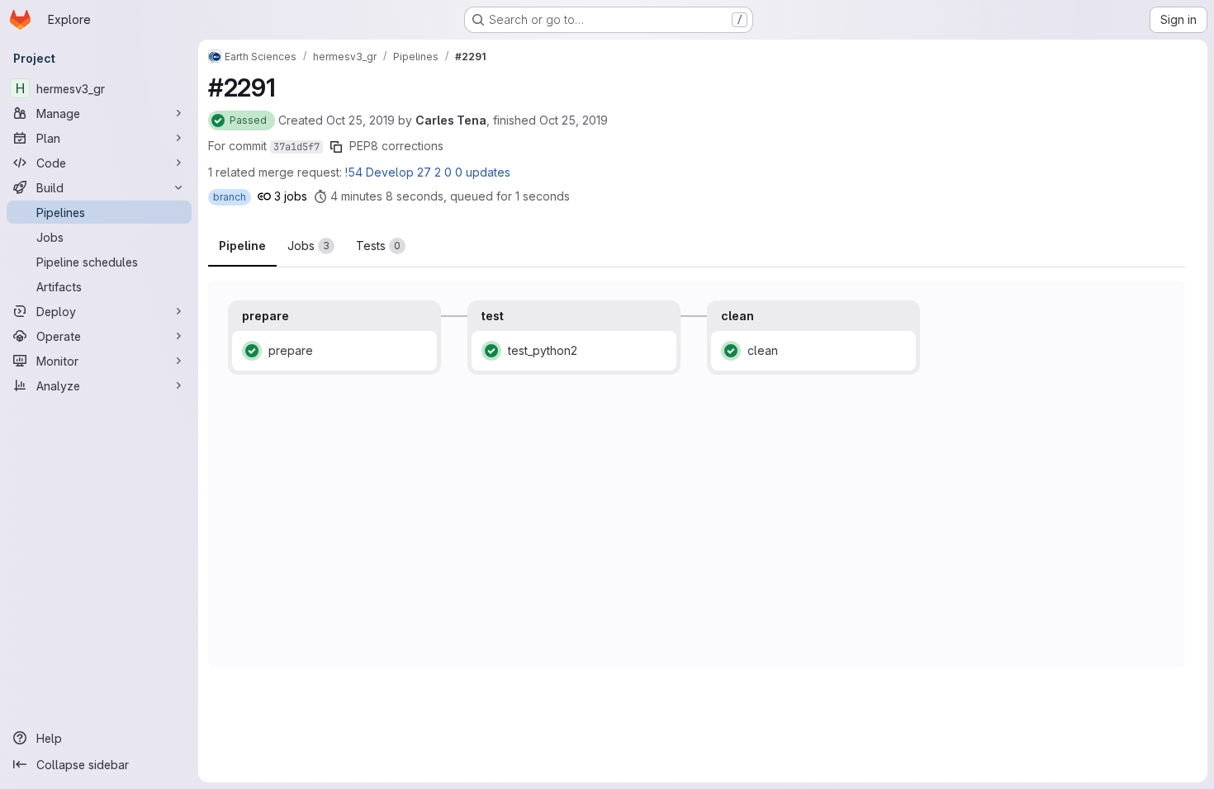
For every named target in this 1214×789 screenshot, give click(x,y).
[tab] (311, 246)
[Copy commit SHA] (336, 147)
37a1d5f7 (296, 147)
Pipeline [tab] (242, 246)
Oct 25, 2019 (360, 120)
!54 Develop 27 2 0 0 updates (427, 172)
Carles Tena (450, 120)
